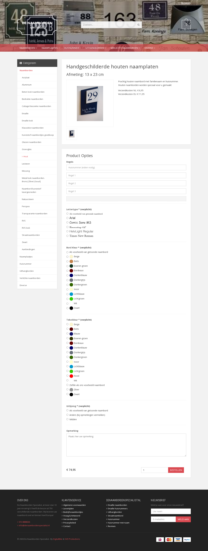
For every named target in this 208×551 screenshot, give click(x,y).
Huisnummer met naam (118, 522)
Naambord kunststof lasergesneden (31, 190)
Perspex (26, 206)
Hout (25, 156)
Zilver (76, 389)
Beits (76, 261)
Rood (76, 375)
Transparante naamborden (34, 213)
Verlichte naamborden (125, 47)
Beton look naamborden (33, 91)
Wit (75, 303)
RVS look (26, 227)
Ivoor (76, 289)
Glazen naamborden (31, 142)
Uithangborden (95, 47)
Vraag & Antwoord (71, 515)
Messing (26, 171)
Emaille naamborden (117, 505)
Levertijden (68, 508)
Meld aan (183, 519)
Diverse (149, 47)
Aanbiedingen (28, 249)
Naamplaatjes (50, 47)
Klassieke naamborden (33, 127)
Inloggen (186, 3)
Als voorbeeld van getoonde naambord (88, 252)
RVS (24, 220)
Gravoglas (27, 149)
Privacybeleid (69, 522)
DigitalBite (57, 539)
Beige (76, 256)
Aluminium (27, 84)
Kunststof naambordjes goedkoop (38, 135)
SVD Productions (72, 539)
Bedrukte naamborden (32, 99)
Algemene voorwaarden (74, 505)
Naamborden (27, 47)
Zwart (24, 242)
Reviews (112, 526)
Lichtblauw (78, 293)
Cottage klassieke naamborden (36, 106)
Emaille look (27, 120)
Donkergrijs (79, 279)
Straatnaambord (115, 515)
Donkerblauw (80, 275)
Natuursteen (28, 199)
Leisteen (26, 163)
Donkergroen (80, 284)
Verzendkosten (70, 519)
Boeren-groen (80, 265)
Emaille (25, 113)
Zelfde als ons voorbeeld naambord (87, 385)
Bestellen (176, 470)
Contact (66, 526)
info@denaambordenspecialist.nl (34, 525)
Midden (73, 419)
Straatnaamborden (31, 235)
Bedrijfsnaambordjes (73, 512)
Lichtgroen (78, 298)
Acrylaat (25, 77)
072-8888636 (24, 522)
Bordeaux (78, 270)
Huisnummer (71, 47)
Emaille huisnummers (118, 508)
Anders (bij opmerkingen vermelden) (87, 414)
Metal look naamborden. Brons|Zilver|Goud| (33, 180)
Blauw (76, 333)
